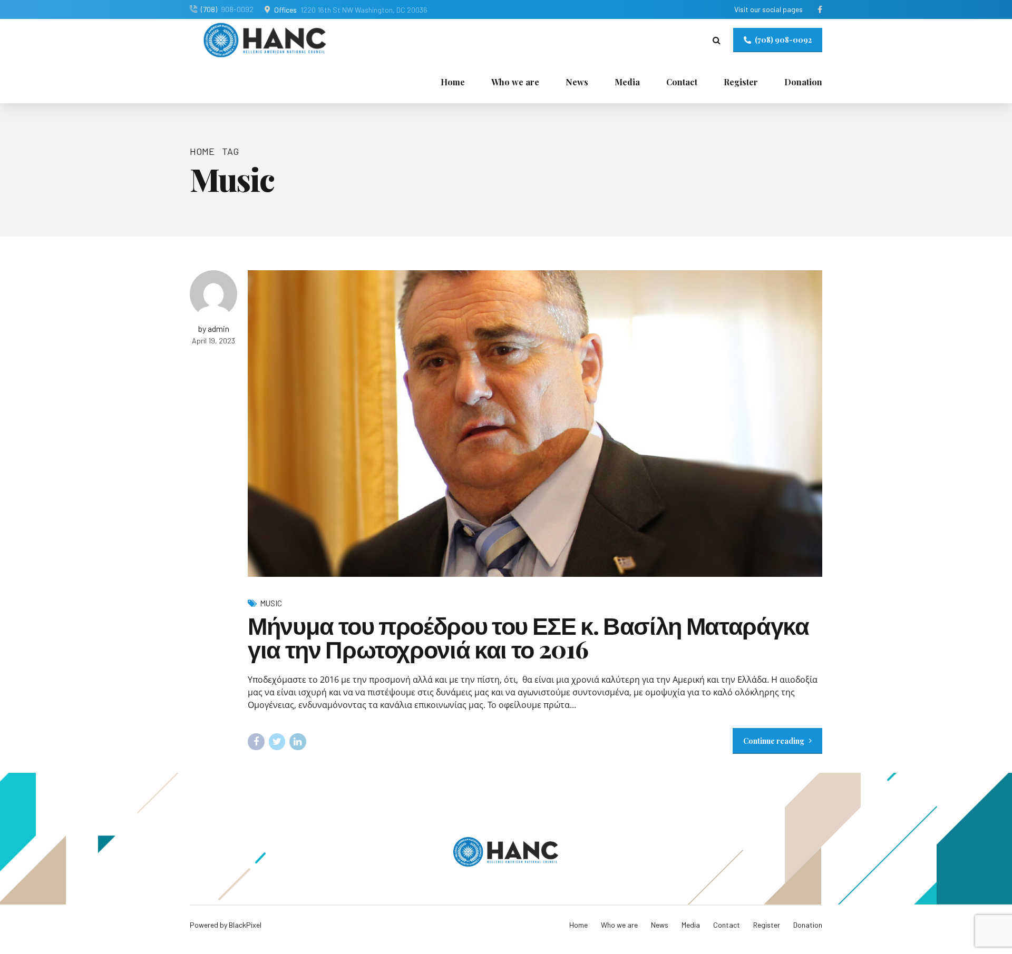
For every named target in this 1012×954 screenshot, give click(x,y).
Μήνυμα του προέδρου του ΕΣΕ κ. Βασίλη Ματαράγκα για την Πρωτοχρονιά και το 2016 (528, 636)
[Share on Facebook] (256, 741)
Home (453, 81)
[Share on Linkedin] (297, 741)
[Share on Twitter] (277, 741)
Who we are (515, 81)
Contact (681, 81)
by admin (213, 328)
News (577, 81)
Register (741, 81)
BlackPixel (245, 924)
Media (627, 81)
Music (271, 603)
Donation (803, 81)
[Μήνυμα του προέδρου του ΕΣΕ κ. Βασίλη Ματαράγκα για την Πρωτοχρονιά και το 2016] (535, 423)
